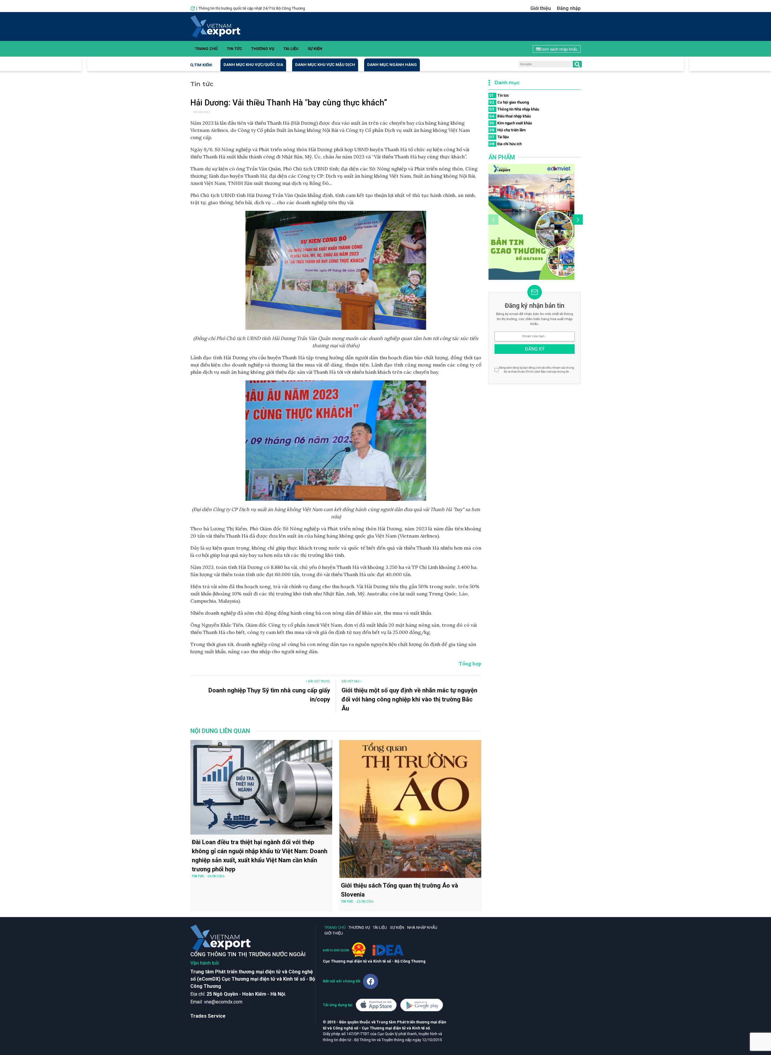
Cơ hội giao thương (509, 102)
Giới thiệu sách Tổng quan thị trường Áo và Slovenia (399, 890)
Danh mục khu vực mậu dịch (325, 64)
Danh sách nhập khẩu (558, 49)
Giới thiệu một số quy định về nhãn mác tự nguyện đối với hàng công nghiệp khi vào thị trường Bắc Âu (409, 699)
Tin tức (234, 48)
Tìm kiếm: (203, 65)
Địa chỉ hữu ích (505, 144)
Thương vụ (262, 48)
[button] (576, 220)
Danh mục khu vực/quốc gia (253, 64)
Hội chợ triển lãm (507, 130)
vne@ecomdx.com (223, 1002)
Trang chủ (206, 48)
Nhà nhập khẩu (422, 927)
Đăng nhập (569, 8)
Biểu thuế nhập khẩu (510, 116)
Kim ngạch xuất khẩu (510, 123)
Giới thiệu (540, 8)
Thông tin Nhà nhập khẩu (514, 109)
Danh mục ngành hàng (392, 64)
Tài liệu (290, 48)
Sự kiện (314, 48)
